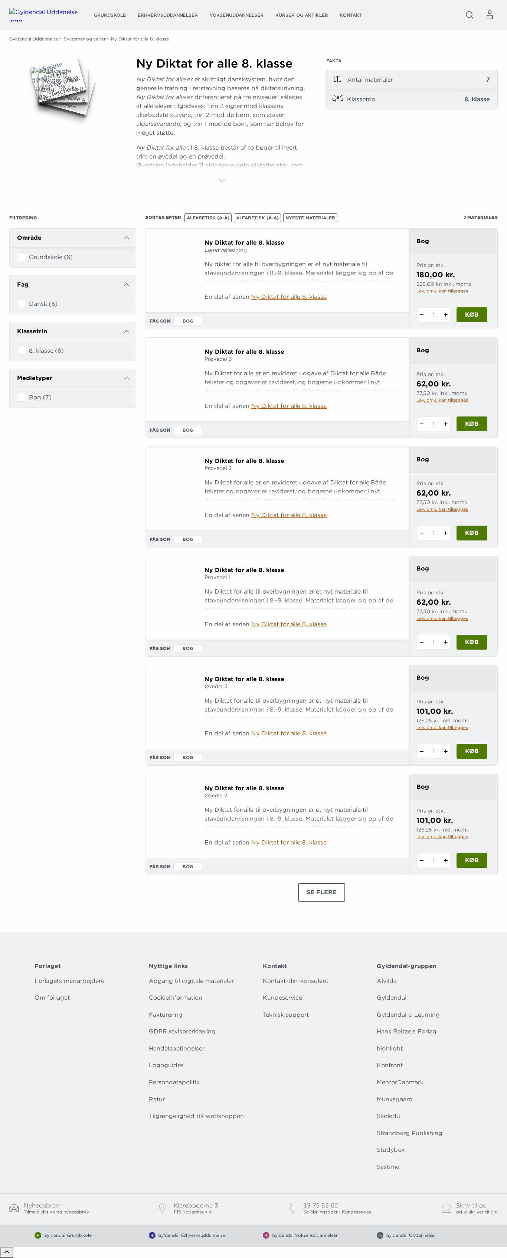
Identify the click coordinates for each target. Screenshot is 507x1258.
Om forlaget (52, 997)
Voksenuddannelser (237, 15)
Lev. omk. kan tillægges (442, 291)
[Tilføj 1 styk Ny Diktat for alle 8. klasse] (445, 315)
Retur (157, 1099)
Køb (472, 314)
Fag (23, 284)
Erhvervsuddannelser (168, 15)
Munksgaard (395, 1099)
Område (29, 237)
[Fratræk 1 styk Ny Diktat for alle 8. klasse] (421, 315)
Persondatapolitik (174, 1082)
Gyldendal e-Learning (408, 1014)
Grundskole (110, 15)
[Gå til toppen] (6, 1252)
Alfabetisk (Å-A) (257, 217)
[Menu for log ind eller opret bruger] (489, 15)
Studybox (391, 1149)
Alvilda (387, 980)
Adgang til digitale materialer (191, 980)
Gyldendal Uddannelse (33, 39)
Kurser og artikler (301, 15)
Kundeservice (282, 997)
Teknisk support (286, 1014)
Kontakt (351, 15)
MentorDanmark (400, 1082)
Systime (388, 1166)
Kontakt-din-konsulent (295, 980)
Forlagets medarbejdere (69, 980)
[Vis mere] (221, 180)
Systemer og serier (85, 39)
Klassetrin (32, 331)
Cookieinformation (175, 997)
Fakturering (166, 1014)
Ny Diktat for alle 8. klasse (289, 296)
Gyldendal (391, 997)
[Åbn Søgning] (469, 15)
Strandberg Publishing (409, 1133)
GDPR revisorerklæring (182, 1031)
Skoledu (388, 1116)
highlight (390, 1048)
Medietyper (34, 378)
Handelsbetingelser (177, 1048)
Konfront (390, 1065)
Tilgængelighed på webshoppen (196, 1116)
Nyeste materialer (310, 217)
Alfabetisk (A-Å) (208, 217)
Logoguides (166, 1065)
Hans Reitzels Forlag (406, 1031)
